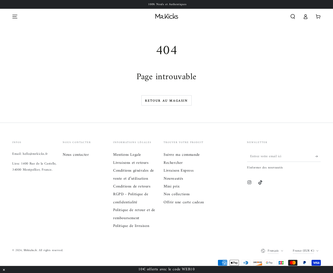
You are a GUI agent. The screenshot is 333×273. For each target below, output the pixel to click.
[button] (292, 16)
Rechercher (173, 162)
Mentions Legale (127, 154)
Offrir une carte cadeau (184, 202)
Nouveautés (173, 178)
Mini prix (171, 186)
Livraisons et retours (131, 162)
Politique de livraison (131, 226)
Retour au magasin (166, 101)
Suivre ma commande (182, 154)
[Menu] (15, 16)
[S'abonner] (318, 156)
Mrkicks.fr (30, 250)
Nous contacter (76, 154)
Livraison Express (179, 170)
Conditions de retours (132, 186)
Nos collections (177, 194)
